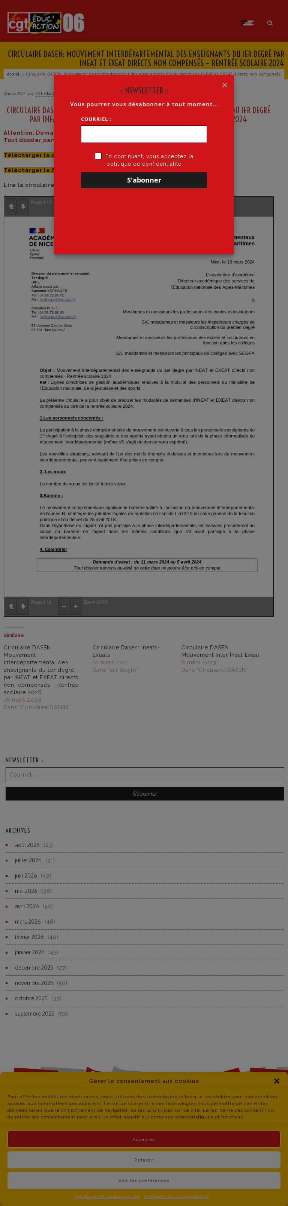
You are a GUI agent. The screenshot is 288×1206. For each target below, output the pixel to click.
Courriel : (96, 119)
